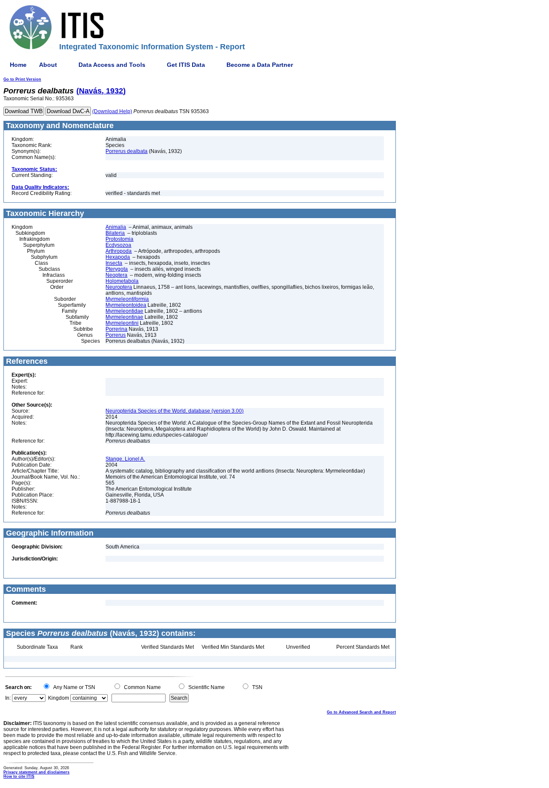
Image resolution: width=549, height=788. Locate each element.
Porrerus (116, 335)
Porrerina (116, 329)
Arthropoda (119, 251)
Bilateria (115, 233)
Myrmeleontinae (124, 317)
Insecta (114, 263)
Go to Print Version (22, 79)
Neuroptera (119, 287)
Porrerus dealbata (127, 151)
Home (18, 64)
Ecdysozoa (118, 245)
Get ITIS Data (186, 64)
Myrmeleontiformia (127, 299)
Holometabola (122, 281)
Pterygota (117, 269)
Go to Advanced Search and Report (361, 712)
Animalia (116, 227)
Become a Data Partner (259, 64)
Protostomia (119, 239)
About (48, 64)
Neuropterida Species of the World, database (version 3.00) (175, 411)
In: (8, 698)
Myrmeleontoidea (126, 305)
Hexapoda (118, 257)
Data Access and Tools (111, 64)
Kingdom (58, 698)
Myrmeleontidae (124, 311)
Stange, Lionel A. (125, 459)
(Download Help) (112, 111)
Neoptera (116, 275)
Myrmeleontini (122, 323)
